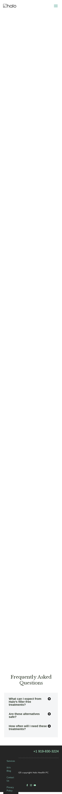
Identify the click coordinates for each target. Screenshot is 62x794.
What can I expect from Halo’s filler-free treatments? (25, 701)
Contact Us (10, 779)
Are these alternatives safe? (24, 715)
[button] (56, 6)
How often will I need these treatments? (28, 727)
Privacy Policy (10, 789)
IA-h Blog (9, 769)
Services (11, 761)
